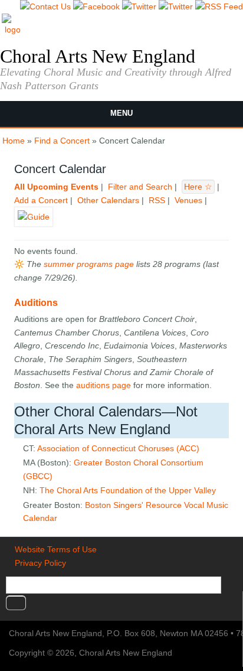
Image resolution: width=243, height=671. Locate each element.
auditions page (103, 385)
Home (13, 140)
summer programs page (89, 264)
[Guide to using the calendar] (33, 222)
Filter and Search (140, 186)
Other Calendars (108, 200)
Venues (188, 200)
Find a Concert (62, 140)
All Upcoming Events (56, 186)
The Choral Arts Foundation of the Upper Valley (128, 490)
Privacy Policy (40, 563)
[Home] (13, 29)
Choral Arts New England (97, 56)
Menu (121, 113)
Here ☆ (198, 186)
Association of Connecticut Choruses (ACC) (118, 448)
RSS (157, 200)
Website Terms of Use (56, 549)
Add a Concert (41, 200)
